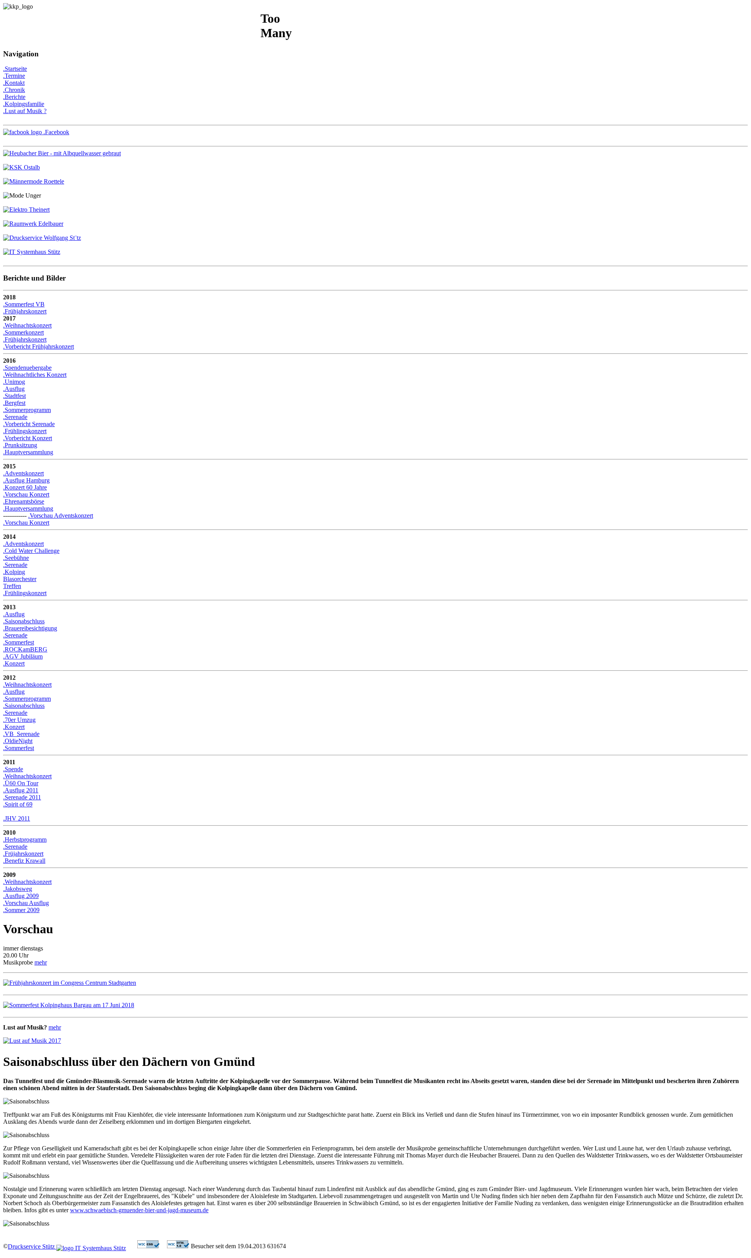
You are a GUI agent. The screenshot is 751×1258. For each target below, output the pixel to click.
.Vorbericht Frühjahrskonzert (38, 346)
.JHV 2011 (16, 818)
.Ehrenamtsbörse (23, 501)
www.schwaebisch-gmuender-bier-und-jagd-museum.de (139, 1210)
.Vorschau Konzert (26, 494)
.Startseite (15, 68)
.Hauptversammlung (28, 452)
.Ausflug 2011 (20, 790)
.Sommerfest (18, 642)
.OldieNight (17, 741)
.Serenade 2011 (22, 797)
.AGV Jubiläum (23, 656)
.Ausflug (14, 388)
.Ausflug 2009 (21, 896)
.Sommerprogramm (27, 410)
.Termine (14, 75)
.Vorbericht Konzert (27, 438)
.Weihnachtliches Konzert (34, 374)
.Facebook (55, 132)
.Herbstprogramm (25, 839)
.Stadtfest (14, 395)
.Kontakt (14, 82)
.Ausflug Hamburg (26, 480)
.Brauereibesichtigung (30, 628)
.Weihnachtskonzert (27, 325)
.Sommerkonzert (23, 332)
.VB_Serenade (21, 734)
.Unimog (14, 381)
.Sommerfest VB (24, 304)
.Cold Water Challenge (31, 550)
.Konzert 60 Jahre (25, 487)
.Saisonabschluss (24, 621)
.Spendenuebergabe (27, 367)
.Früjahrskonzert (23, 853)
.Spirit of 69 (17, 804)
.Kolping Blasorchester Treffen (19, 579)
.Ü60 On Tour (20, 783)
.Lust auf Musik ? (25, 111)
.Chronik (14, 89)
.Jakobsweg (17, 888)
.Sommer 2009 (21, 910)
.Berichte (14, 97)
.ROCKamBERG (25, 649)
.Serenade (15, 417)
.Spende (13, 769)
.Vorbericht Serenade (29, 424)
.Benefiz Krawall (24, 860)
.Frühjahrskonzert (25, 311)
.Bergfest (14, 403)
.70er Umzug (19, 719)
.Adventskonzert (23, 473)
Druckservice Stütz (32, 1246)
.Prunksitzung (20, 445)
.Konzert (14, 663)
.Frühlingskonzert (25, 431)
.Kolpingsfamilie (23, 104)
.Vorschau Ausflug (26, 903)
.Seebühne (16, 557)
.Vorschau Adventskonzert (60, 515)
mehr (40, 962)
